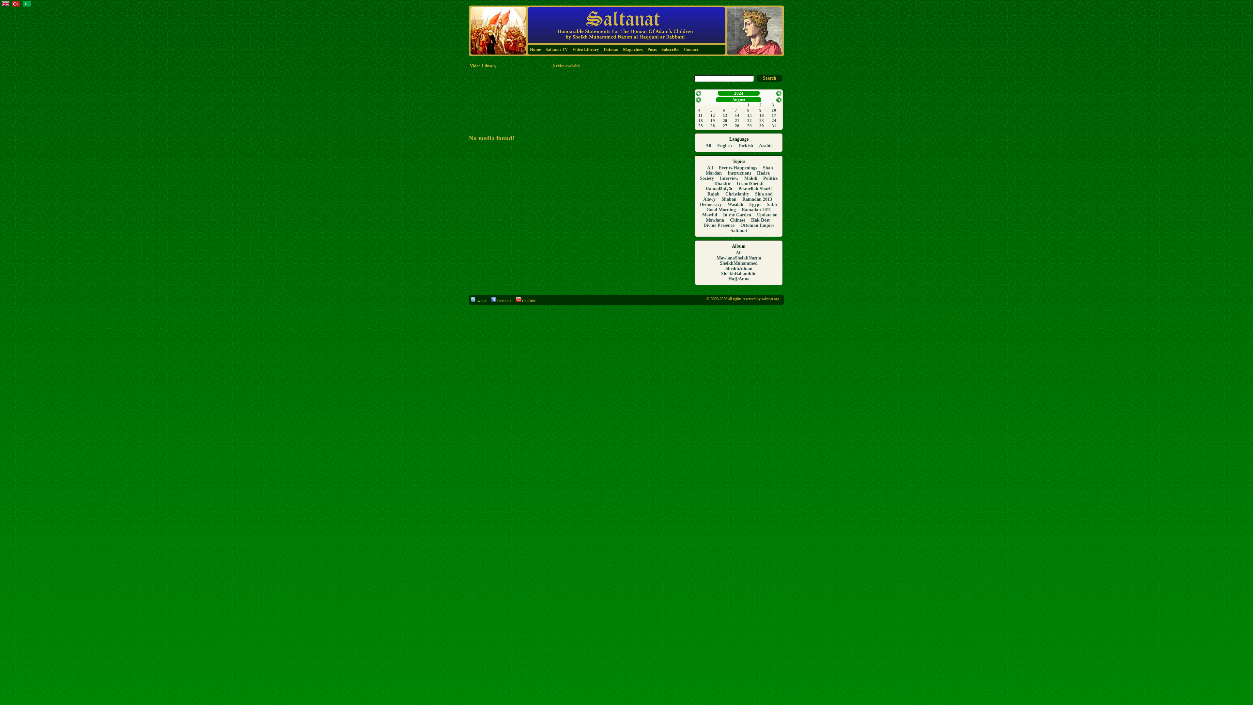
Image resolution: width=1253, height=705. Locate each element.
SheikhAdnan (738, 268)
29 (749, 125)
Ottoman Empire (757, 225)
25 (700, 125)
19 (712, 120)
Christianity (737, 194)
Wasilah (735, 204)
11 (700, 115)
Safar (772, 204)
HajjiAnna (739, 278)
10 (774, 110)
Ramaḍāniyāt (719, 188)
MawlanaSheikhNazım (739, 258)
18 (700, 120)
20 (725, 120)
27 (725, 125)
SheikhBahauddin (739, 273)
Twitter (481, 300)
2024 (738, 93)
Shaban (728, 199)
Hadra (763, 173)
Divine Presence (719, 225)
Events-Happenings (738, 167)
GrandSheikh (750, 183)
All (708, 145)
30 (761, 125)
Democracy (711, 204)
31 (774, 125)
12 (712, 115)
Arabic (765, 145)
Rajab (713, 194)
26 (712, 125)
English (724, 145)
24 (774, 120)
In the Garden (737, 214)
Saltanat (739, 230)
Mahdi (750, 178)
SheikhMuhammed (739, 263)
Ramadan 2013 (757, 199)
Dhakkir (722, 183)
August (738, 99)
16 (761, 115)
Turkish (745, 145)
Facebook (503, 300)
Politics (770, 178)
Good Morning (721, 209)
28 (737, 125)
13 (725, 115)
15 (749, 115)
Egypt (755, 204)
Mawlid (709, 214)
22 (749, 120)
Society (707, 178)
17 (774, 115)
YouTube (528, 300)
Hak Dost (760, 220)
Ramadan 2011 (756, 209)
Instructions (739, 173)
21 (737, 120)
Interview (729, 178)
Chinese (737, 220)
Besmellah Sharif (755, 188)
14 (737, 115)
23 (761, 120)
